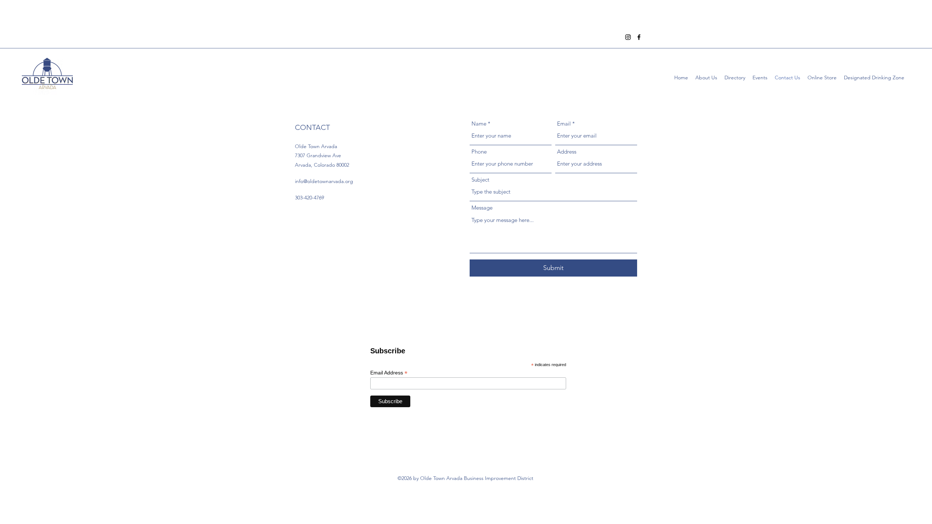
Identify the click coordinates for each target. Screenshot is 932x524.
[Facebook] (639, 37)
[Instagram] (628, 37)
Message (482, 207)
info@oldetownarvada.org (324, 181)
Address (566, 151)
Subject (480, 179)
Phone (479, 151)
